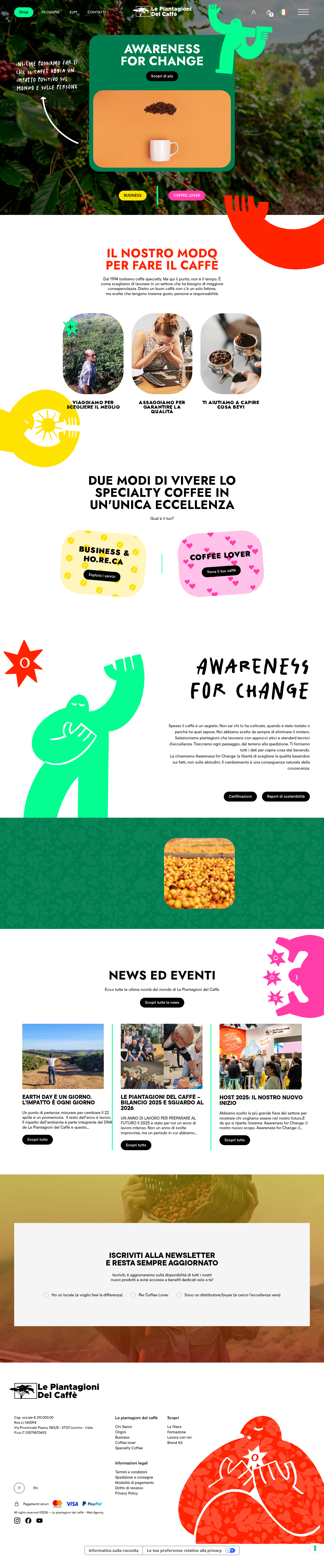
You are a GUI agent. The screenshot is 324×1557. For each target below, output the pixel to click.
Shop (23, 12)
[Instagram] (17, 1521)
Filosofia (50, 12)
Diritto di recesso (129, 1488)
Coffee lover (125, 1442)
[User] (253, 12)
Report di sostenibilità (286, 796)
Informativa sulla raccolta (113, 1550)
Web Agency (95, 1512)
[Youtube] (39, 1521)
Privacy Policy (126, 1493)
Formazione (176, 1432)
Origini (120, 1432)
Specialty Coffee (129, 1448)
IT (19, 1488)
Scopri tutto (37, 1139)
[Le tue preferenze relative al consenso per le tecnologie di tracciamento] (315, 1548)
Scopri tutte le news (162, 1002)
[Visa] (72, 1504)
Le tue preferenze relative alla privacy (184, 1550)
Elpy (73, 12)
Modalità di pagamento (134, 1482)
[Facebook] (28, 1521)
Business (122, 1437)
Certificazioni (240, 796)
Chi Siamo (123, 1427)
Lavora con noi (179, 1437)
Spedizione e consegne (134, 1477)
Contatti (97, 12)
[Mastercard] (57, 1503)
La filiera (174, 1427)
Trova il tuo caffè (221, 571)
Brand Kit (175, 1442)
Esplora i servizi (102, 576)
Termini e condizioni (131, 1472)
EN (35, 1488)
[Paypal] (92, 1503)
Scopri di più (162, 76)
